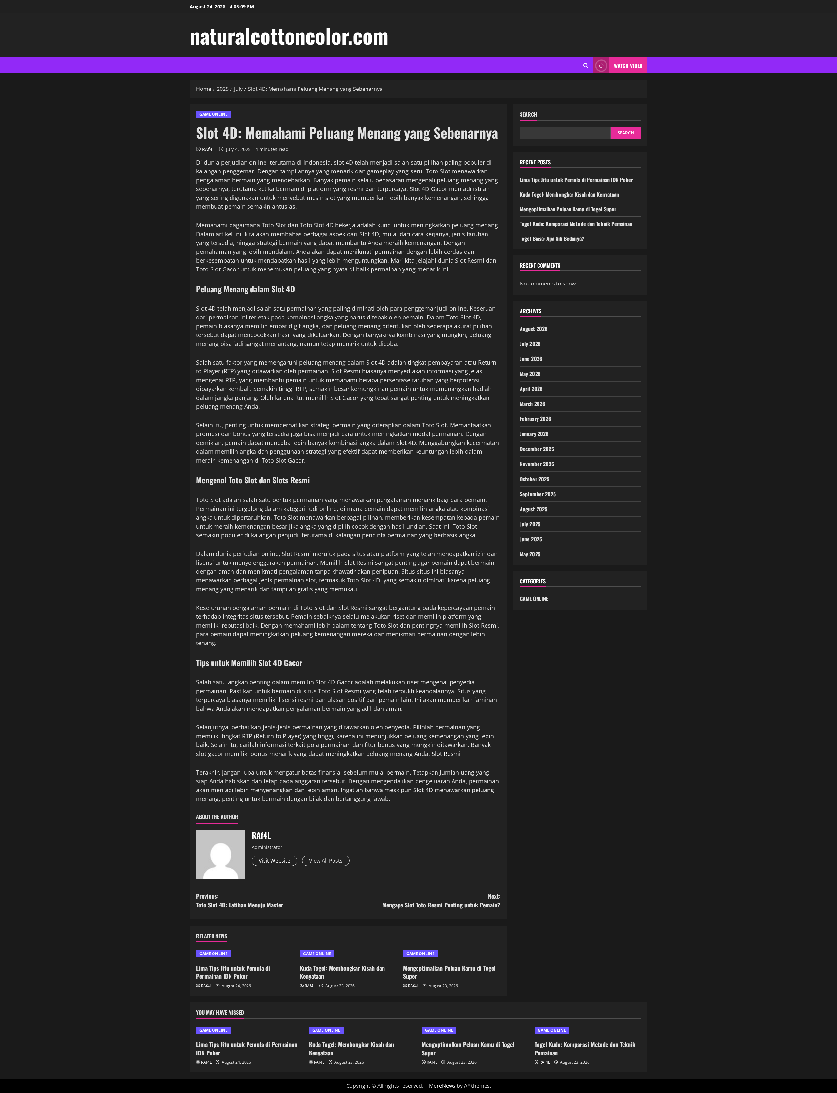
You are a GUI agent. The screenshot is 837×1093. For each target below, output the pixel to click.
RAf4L (208, 149)
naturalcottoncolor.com (289, 35)
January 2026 (534, 434)
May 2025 (530, 554)
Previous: (239, 900)
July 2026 (530, 344)
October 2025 (534, 479)
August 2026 (534, 329)
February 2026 (535, 419)
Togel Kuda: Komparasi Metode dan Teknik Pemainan (576, 224)
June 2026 (531, 359)
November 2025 (537, 464)
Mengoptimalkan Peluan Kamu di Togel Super (449, 972)
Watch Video (628, 66)
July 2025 (530, 524)
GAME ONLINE (213, 114)
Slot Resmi (446, 754)
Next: (441, 900)
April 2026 (531, 389)
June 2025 (531, 539)
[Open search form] (585, 65)
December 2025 (537, 449)
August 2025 (533, 509)
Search (528, 114)
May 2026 (530, 374)
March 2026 (532, 404)
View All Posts (326, 860)
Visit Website (274, 860)
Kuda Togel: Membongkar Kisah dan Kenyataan (342, 972)
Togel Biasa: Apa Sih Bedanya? (552, 238)
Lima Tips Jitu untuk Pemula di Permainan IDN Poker (233, 972)
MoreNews (442, 1085)
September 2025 (538, 494)
